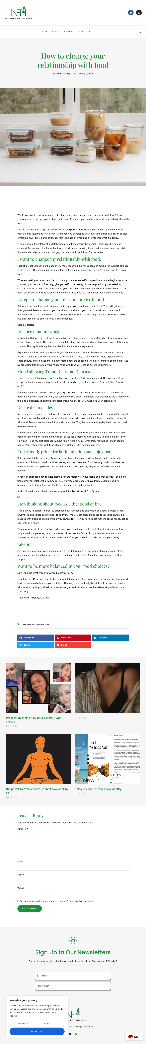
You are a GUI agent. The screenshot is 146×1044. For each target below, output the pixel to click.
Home (44, 31)
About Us (68, 31)
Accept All (37, 1031)
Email (20, 874)
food (37, 624)
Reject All (50, 1024)
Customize (23, 1024)
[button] (140, 32)
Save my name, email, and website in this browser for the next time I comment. (56, 901)
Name (21, 861)
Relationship (46, 624)
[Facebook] (131, 12)
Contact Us (83, 31)
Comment (22, 829)
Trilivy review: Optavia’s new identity (98, 789)
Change (30, 624)
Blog (54, 31)
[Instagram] (139, 12)
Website (21, 888)
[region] (37, 1017)
